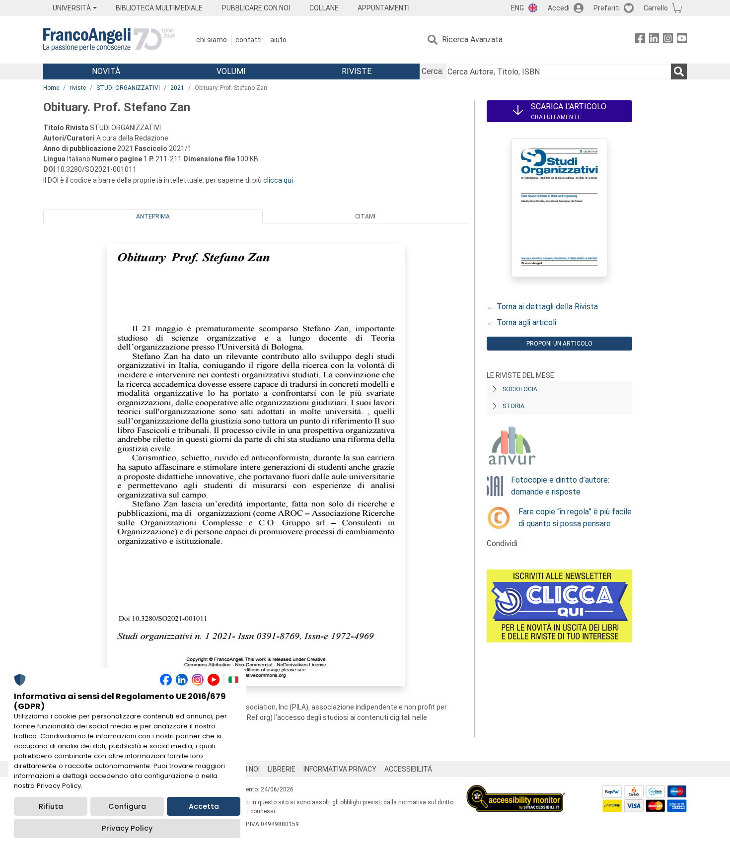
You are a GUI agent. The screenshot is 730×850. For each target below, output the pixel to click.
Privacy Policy (127, 828)
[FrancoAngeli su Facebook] (640, 40)
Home (51, 87)
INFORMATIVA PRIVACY (339, 769)
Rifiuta (51, 806)
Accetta (204, 806)
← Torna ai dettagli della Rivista (542, 306)
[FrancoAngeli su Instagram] (668, 40)
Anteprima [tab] (153, 216)
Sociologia (520, 389)
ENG (517, 8)
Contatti (248, 40)
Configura (127, 806)
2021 (177, 87)
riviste (78, 87)
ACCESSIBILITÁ (408, 769)
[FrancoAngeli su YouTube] (682, 40)
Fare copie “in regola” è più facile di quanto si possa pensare (575, 517)
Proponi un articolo (559, 343)
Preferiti (606, 8)
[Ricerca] (679, 71)
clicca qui (278, 180)
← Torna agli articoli (521, 322)
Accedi (559, 8)
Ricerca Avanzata (472, 39)
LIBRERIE (281, 769)
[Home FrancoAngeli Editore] (109, 40)
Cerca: (432, 71)
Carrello (656, 8)
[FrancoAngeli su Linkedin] (654, 40)
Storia (513, 406)
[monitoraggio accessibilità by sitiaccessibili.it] (516, 790)
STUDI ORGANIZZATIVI (128, 87)
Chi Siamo (211, 40)
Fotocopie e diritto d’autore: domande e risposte (560, 485)
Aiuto (278, 40)
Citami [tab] (365, 216)
